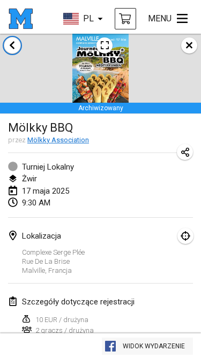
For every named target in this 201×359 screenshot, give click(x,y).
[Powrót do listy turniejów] (12, 45)
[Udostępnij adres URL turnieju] (185, 152)
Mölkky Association (58, 140)
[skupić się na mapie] (185, 236)
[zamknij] (189, 45)
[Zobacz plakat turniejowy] (104, 45)
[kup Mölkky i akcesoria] (125, 18)
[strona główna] (20, 18)
